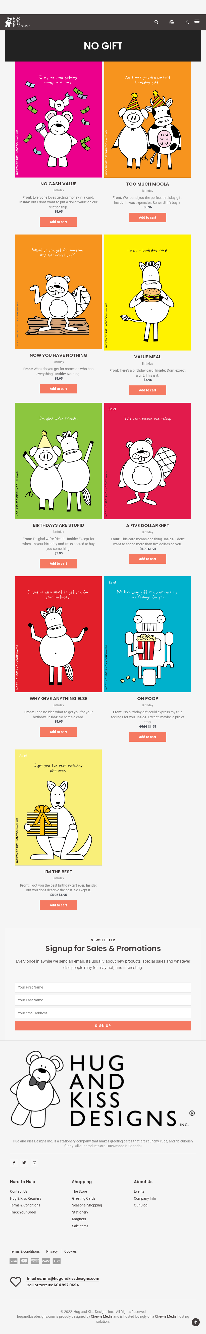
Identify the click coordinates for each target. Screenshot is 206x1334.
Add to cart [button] (58, 222)
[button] (156, 22)
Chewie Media (102, 1316)
